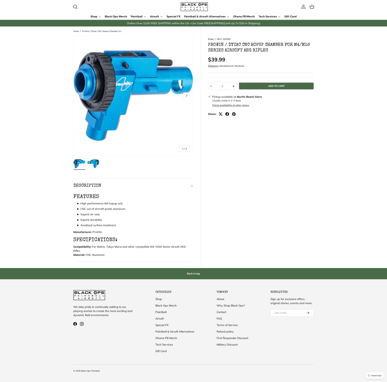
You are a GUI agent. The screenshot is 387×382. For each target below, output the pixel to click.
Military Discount (227, 344)
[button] (312, 6)
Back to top (193, 273)
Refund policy (225, 331)
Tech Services (268, 16)
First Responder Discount (232, 338)
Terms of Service (227, 325)
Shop (94, 16)
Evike (211, 39)
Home (76, 31)
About (220, 299)
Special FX (173, 16)
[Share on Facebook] (227, 114)
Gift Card (290, 16)
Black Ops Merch (116, 16)
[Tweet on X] (220, 114)
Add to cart (276, 85)
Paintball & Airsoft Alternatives (205, 16)
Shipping (213, 65)
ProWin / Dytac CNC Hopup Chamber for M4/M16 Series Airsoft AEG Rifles (102, 31)
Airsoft (154, 16)
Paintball (137, 16)
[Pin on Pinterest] (234, 114)
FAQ (219, 318)
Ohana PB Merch (244, 16)
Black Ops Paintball (90, 370)
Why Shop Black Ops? (231, 305)
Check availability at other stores (230, 105)
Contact (221, 312)
